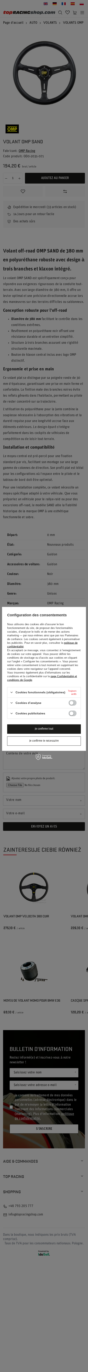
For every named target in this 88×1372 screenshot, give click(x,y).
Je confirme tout (44, 728)
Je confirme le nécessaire (44, 740)
